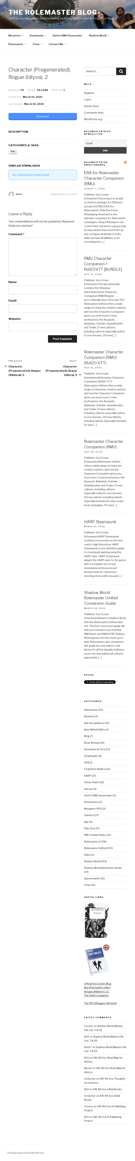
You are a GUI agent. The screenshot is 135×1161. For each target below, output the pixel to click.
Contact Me (56, 44)
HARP (87, 775)
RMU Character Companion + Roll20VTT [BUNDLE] (103, 264)
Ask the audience (94, 723)
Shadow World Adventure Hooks (103, 867)
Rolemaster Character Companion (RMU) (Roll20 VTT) (103, 357)
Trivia (36, 44)
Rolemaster (15, 44)
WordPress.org (93, 119)
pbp (86, 821)
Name (12, 282)
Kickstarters (91, 801)
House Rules (91, 782)
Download (43, 116)
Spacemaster (92, 878)
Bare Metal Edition (95, 729)
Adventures (91, 709)
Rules (87, 854)
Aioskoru (89, 716)
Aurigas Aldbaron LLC (96, 991)
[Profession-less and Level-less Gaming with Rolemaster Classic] (97, 936)
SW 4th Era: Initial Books (107, 1089)
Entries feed (91, 106)
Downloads (36, 35)
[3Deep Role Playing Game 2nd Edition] (97, 975)
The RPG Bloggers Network (100, 1003)
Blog (86, 736)
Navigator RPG (93, 808)
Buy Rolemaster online (97, 987)
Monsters (14, 35)
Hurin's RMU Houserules (98, 795)
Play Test (89, 828)
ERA (86, 762)
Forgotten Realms (94, 768)
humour (88, 788)
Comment (16, 234)
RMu (13, 151)
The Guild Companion (96, 995)
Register (89, 92)
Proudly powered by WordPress (25, 1152)
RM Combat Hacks (95, 834)
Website (14, 319)
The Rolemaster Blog (52, 12)
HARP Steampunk (100, 521)
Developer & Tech (94, 749)
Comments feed (93, 112)
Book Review (91, 742)
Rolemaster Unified (95, 848)
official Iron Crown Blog (97, 983)
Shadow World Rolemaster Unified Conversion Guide (101, 598)
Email (12, 300)
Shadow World (98, 35)
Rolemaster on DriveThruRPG (95, 163)
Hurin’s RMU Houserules (67, 35)
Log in (87, 99)
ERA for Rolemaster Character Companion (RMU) (104, 178)
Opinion (88, 815)
